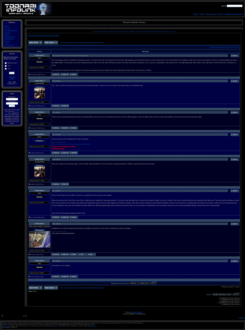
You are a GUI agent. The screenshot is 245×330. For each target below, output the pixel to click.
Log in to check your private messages (155, 31)
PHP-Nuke (5, 326)
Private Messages (11, 30)
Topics (201, 14)
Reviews (8, 32)
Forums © (241, 318)
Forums (220, 14)
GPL (57, 326)
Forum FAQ (103, 31)
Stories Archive (10, 37)
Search (7, 34)
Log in (173, 31)
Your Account (211, 14)
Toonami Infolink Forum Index (71, 42)
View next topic (233, 47)
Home (196, 14)
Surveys (7, 41)
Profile (138, 31)
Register (132, 31)
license (93, 326)
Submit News (9, 39)
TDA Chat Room (121, 31)
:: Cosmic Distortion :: (137, 312)
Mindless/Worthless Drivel (94, 42)
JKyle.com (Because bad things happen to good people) (71, 144)
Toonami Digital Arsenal (233, 14)
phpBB (131, 314)
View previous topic (217, 47)
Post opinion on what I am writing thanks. (44, 35)
